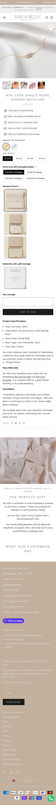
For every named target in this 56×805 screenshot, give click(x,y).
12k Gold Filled (6, 146)
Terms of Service (11, 759)
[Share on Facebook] (12, 423)
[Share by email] (23, 423)
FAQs (5, 722)
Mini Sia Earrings (22, 377)
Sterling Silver (14, 146)
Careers (7, 745)
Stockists (7, 726)
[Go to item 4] (32, 85)
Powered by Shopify (39, 786)
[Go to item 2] (15, 85)
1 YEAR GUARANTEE (16, 2)
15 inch (8, 158)
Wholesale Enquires (12, 764)
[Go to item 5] (41, 85)
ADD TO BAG (28, 312)
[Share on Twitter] (16, 423)
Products (7, 740)
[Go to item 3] (24, 85)
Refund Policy (9, 755)
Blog (5, 731)
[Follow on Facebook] (4, 772)
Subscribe (14, 702)
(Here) (39, 7)
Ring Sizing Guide (11, 717)
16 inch (19, 158)
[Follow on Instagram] (11, 772)
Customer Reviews (12, 584)
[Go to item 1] (6, 85)
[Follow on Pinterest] (18, 772)
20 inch (42, 158)
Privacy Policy (9, 750)
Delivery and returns (13, 712)
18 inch (30, 158)
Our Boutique (9, 573)
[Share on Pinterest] (20, 423)
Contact (6, 736)
